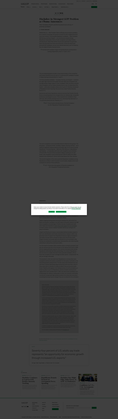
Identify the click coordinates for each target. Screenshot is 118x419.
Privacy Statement (76, 208)
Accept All (51, 211)
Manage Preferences (61, 211)
